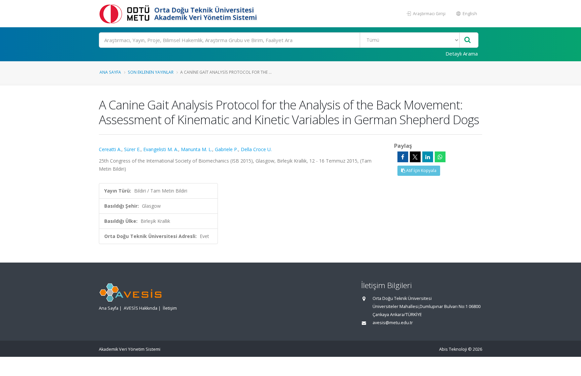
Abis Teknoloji (453, 349)
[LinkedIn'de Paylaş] (427, 156)
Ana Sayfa (110, 72)
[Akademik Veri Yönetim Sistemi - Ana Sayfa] (126, 13)
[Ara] (467, 40)
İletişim (170, 308)
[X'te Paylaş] (415, 156)
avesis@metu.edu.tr (393, 323)
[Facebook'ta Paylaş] (402, 156)
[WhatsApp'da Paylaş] (440, 156)
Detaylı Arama (462, 53)
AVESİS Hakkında (140, 308)
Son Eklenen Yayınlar (150, 72)
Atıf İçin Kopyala (420, 170)
